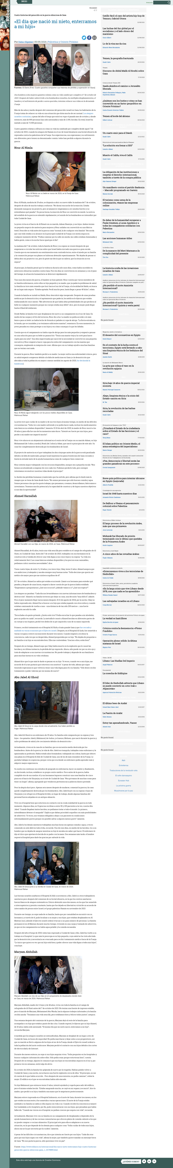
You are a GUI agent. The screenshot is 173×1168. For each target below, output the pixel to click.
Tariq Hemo (106, 438)
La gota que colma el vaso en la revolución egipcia (118, 367)
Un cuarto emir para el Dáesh (117, 132)
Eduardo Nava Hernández (111, 47)
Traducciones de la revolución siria (123, 770)
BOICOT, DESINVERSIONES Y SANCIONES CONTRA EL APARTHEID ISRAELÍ (124, 165)
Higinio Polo (107, 647)
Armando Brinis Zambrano (112, 497)
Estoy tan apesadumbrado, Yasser (120, 722)
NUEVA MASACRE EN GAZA (123, 262)
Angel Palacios (107, 665)
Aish (123, 760)
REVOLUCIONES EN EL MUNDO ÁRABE (123, 515)
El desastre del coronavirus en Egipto (121, 335)
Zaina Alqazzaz (25, 42)
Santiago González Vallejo (111, 209)
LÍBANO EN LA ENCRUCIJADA (124, 563)
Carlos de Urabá (108, 578)
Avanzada (149, 2)
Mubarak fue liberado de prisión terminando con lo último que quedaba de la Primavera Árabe (122, 539)
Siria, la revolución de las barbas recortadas (119, 410)
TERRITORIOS (124, 314)
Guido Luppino (108, 545)
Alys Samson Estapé (109, 181)
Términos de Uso (68, 1160)
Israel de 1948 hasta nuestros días (120, 493)
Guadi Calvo (107, 62)
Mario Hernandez (108, 232)
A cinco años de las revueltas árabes (121, 553)
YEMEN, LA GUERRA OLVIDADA (123, 52)
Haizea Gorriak (108, 194)
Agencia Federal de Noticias (112, 692)
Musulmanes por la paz (123, 790)
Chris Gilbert (107, 38)
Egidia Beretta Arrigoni (110, 622)
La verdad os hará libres (115, 618)
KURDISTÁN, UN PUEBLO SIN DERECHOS (123, 420)
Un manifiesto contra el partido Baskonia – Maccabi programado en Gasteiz (123, 189)
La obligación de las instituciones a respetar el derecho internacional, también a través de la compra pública (122, 175)
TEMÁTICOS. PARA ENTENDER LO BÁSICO (123, 472)
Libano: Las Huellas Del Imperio (119, 660)
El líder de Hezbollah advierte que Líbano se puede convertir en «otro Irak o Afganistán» (123, 686)
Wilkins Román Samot (110, 595)
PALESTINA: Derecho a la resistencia (123, 10)
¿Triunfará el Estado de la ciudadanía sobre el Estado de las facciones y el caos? (121, 431)
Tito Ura (105, 257)
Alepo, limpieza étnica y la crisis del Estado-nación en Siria (121, 397)
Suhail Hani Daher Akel (110, 707)
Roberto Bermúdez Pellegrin (112, 92)
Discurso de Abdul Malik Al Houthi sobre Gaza (123, 72)
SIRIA (124, 377)
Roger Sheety (107, 510)
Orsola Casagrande (109, 467)
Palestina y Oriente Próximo (63, 41)
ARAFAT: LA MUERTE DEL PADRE (123, 697)
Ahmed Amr (107, 727)
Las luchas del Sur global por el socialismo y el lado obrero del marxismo (118, 31)
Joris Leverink (107, 530)
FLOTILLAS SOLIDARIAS (123, 214)
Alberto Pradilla (108, 485)
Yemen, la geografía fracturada (118, 58)
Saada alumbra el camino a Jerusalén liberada (121, 87)
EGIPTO (123, 327)
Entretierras (123, 765)
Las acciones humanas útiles (117, 238)
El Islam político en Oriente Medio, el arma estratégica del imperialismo (121, 445)
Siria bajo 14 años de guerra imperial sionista (121, 384)
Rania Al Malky (108, 372)
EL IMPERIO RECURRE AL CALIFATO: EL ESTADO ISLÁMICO (124, 126)
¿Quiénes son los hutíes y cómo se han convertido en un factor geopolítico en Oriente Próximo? (122, 103)
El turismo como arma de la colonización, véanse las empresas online (120, 202)
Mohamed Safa (108, 242)
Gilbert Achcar (107, 120)
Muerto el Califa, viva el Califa (117, 155)
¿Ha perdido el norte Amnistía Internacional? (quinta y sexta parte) (121, 304)
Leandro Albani (108, 149)
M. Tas (105, 402)
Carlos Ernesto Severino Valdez (113, 110)
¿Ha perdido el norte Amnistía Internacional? (118, 287)
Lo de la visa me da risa (114, 43)
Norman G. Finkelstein (110, 292)
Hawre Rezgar (107, 450)
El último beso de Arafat (115, 703)
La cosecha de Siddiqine (115, 673)
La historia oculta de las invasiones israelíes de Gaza (121, 269)
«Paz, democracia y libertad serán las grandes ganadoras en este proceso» (121, 462)
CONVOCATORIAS (123, 732)
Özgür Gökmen (108, 558)
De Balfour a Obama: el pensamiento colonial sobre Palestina (121, 505)
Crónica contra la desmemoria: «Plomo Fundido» (122, 629)
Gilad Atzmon (107, 717)
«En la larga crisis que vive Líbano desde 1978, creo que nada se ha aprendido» (123, 590)
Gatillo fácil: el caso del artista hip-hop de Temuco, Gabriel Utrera (124, 17)
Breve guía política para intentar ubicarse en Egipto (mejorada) (124, 480)
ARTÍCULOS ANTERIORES (123, 744)
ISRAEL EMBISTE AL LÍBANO (123, 652)
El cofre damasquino (123, 775)
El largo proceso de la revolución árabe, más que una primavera (122, 525)
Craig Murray (107, 605)
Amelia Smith (107, 357)
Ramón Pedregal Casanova (111, 390)
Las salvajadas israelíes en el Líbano (121, 601)
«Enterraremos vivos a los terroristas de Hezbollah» (123, 572)
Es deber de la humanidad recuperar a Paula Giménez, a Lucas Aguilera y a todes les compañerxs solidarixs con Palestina (122, 224)
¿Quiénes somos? (131, 1161)
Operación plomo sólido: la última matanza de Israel (120, 642)
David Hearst (107, 339)
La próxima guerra (123, 785)
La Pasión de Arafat (112, 713)
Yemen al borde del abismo (116, 116)
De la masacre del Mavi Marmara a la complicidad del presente (121, 252)
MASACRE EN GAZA (123, 610)
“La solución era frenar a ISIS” (118, 145)
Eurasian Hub (123, 780)
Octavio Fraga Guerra (110, 635)
